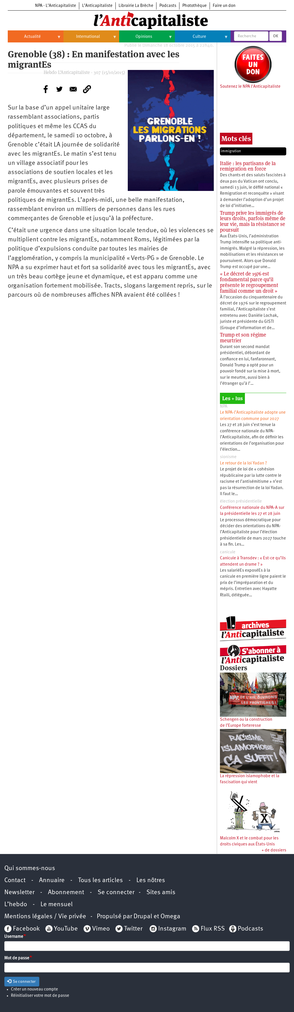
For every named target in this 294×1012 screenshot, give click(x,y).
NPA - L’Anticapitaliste (55, 6)
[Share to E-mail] (73, 89)
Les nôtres (150, 880)
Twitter (133, 929)
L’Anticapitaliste (97, 6)
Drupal (143, 916)
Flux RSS (213, 929)
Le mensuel (56, 904)
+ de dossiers (274, 850)
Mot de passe (16, 958)
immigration (231, 151)
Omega (170, 916)
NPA (223, 407)
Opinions (135, 39)
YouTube (65, 929)
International (81, 39)
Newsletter (19, 892)
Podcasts (167, 6)
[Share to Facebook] (45, 89)
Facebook (25, 929)
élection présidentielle (241, 501)
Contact (15, 880)
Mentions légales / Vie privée (45, 916)
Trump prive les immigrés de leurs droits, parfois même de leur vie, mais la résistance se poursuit (252, 221)
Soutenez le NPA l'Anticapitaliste (250, 87)
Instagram (172, 929)
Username (13, 937)
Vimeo (101, 929)
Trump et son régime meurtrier (243, 337)
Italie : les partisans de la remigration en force (248, 166)
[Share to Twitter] (59, 89)
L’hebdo (15, 904)
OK (275, 36)
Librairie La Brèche (136, 6)
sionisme (228, 457)
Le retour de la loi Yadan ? (243, 463)
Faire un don (224, 6)
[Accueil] (147, 19)
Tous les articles (100, 880)
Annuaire (52, 880)
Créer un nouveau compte (34, 989)
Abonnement (66, 892)
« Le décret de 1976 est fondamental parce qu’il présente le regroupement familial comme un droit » (249, 282)
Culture (190, 39)
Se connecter (116, 892)
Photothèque (194, 6)
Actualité (24, 39)
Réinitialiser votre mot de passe (40, 996)
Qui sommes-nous (29, 868)
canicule (227, 552)
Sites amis (160, 892)
